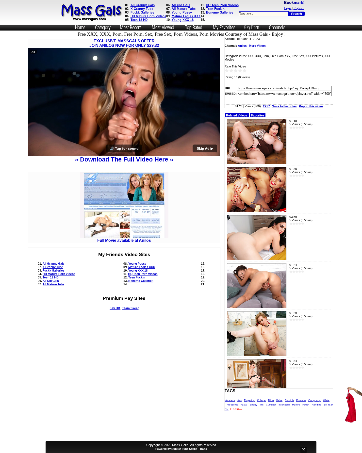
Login (288, 8)
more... (236, 408)
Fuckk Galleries (142, 12)
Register (299, 8)
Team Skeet (130, 308)
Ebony (253, 404)
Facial (244, 404)
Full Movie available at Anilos (124, 240)
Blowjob (289, 400)
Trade (203, 448)
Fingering (249, 400)
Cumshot (271, 404)
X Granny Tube (142, 9)
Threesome (231, 404)
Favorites (257, 115)
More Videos (257, 46)
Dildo (271, 400)
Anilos (242, 46)
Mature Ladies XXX (186, 16)
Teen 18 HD (139, 20)
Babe (279, 400)
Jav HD (115, 308)
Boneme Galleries (219, 12)
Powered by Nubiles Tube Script (176, 448)
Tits (261, 404)
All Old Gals (181, 5)
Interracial (284, 404)
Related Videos (236, 115)
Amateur (230, 400)
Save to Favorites (284, 106)
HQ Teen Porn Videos (222, 5)
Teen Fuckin (215, 9)
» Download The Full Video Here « (124, 159)
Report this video (311, 106)
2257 (266, 106)
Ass (239, 400)
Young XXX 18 (183, 20)
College (261, 400)
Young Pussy (182, 12)
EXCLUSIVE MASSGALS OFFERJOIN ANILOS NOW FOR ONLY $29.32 (124, 43)
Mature (296, 404)
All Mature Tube (184, 9)
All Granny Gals (143, 5)
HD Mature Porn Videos (148, 16)
